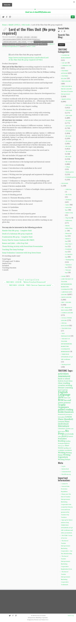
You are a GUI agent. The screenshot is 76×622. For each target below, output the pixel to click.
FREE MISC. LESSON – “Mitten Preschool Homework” (25, 282)
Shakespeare (61, 445)
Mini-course (61, 431)
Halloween (68, 220)
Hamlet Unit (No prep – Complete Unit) (17, 231)
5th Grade (68, 141)
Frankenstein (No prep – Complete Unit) (17, 237)
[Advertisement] (13, 602)
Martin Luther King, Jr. (69, 228)
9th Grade (68, 161)
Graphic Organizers (63, 406)
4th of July (68, 194)
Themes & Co (44, 619)
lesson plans (61, 417)
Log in (63, 466)
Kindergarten (69, 172)
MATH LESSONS (66, 297)
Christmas (68, 199)
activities (63, 373)
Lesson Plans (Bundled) (9, 44)
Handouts (69, 412)
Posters (70, 436)
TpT (70, 448)
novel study (69, 434)
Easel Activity (63, 390)
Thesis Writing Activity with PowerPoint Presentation (22, 246)
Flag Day (68, 218)
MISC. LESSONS (22, 41)
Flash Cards (67, 397)
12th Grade (34, 37)
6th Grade (68, 146)
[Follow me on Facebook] (7, 17)
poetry (65, 436)
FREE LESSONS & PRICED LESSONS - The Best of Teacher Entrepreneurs (21, 39)
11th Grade (26, 37)
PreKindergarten (70, 177)
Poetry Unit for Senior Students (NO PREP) (18, 240)
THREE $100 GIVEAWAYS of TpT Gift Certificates (67, 356)
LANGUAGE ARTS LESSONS (10, 41)
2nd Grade (68, 125)
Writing (62, 452)
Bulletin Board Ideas (65, 381)
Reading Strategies (33, 44)
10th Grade (25, 25)
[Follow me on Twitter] (4, 17)
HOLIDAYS (64, 183)
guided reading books (47, 41)
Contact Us (64, 483)
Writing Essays (43, 44)
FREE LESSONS (66, 81)
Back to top (71, 615)
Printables (62, 439)
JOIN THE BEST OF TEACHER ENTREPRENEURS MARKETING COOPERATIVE (67, 284)
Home (4, 25)
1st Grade (68, 120)
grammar (67, 403)
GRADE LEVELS (14, 25)
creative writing (65, 385)
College (67, 167)
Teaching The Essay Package (13, 250)
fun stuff (67, 400)
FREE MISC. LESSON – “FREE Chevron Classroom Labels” (31, 285)
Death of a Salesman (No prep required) (17, 234)
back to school (64, 379)
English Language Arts (64, 395)
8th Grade (68, 156)
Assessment (37, 41)
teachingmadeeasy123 (13, 46)
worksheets (68, 450)
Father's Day (69, 212)
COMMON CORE (66, 65)
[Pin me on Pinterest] (10, 17)
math (72, 428)
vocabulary (61, 450)
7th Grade (68, 151)
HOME (63, 276)
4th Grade (68, 136)
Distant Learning (65, 388)
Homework (61, 414)
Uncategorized (65, 364)
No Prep (25, 44)
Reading (61, 441)
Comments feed (66, 471)
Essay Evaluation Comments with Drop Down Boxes (21, 253)
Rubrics (67, 443)
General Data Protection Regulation (65, 489)
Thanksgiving (69, 259)
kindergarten (69, 414)
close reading (64, 383)
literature (18, 44)
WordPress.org (66, 474)
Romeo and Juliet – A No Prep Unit (15, 243)
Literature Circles (64, 428)
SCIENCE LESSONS (67, 312)
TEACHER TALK (66, 328)
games (60, 403)
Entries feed (65, 469)
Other (59, 436)
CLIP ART (64, 63)
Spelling (66, 448)
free (61, 400)
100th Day (68, 189)
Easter (67, 205)
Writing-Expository (64, 456)
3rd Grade (68, 131)
